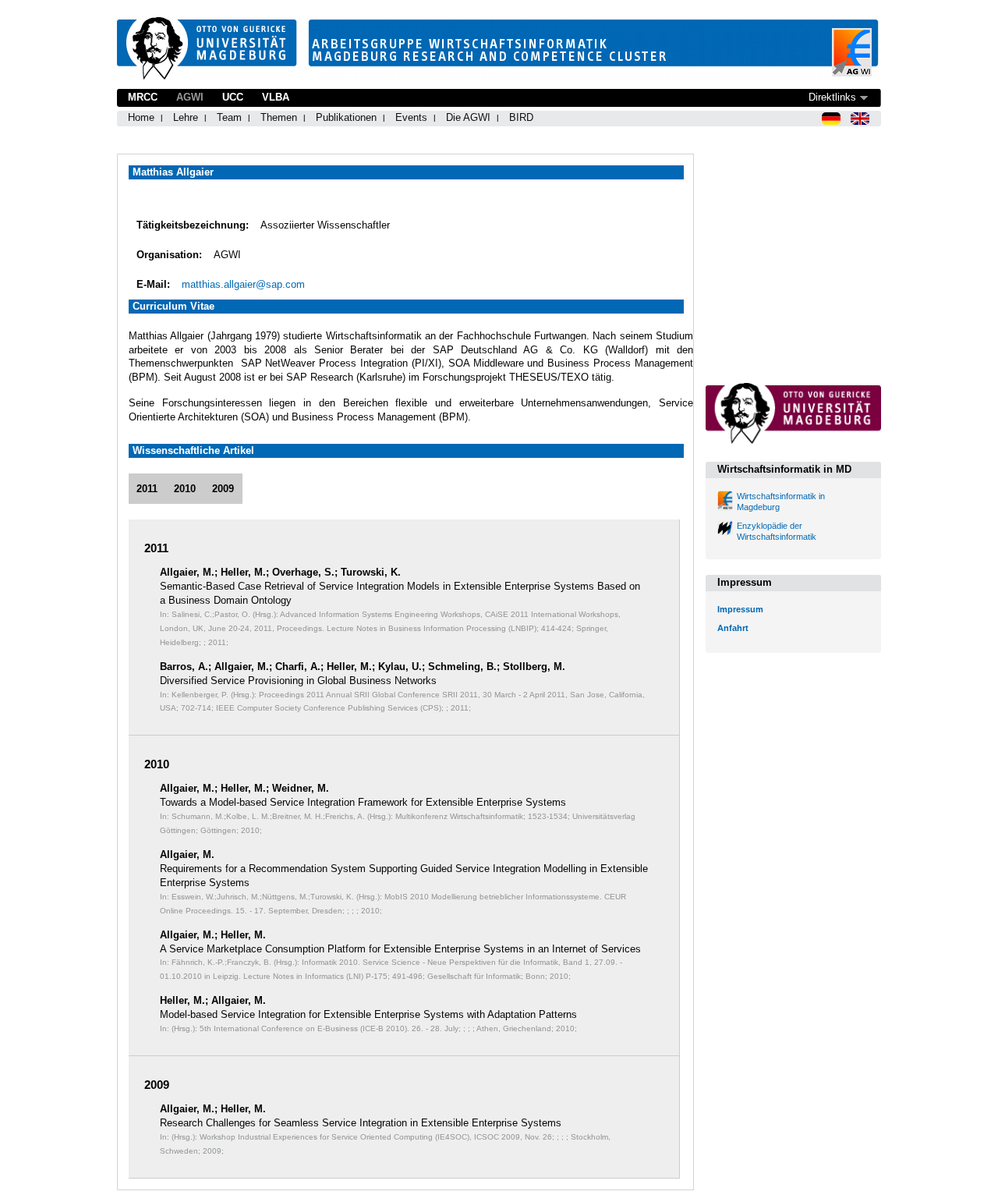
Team (229, 117)
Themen (278, 117)
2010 (185, 489)
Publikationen (346, 117)
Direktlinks (832, 97)
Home (141, 117)
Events (411, 117)
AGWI (189, 97)
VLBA (275, 97)
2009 (223, 489)
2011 (146, 489)
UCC (232, 97)
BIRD (521, 117)
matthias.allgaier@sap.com (243, 284)
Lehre (185, 117)
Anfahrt (732, 628)
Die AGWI (468, 117)
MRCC (142, 97)
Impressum (740, 609)
